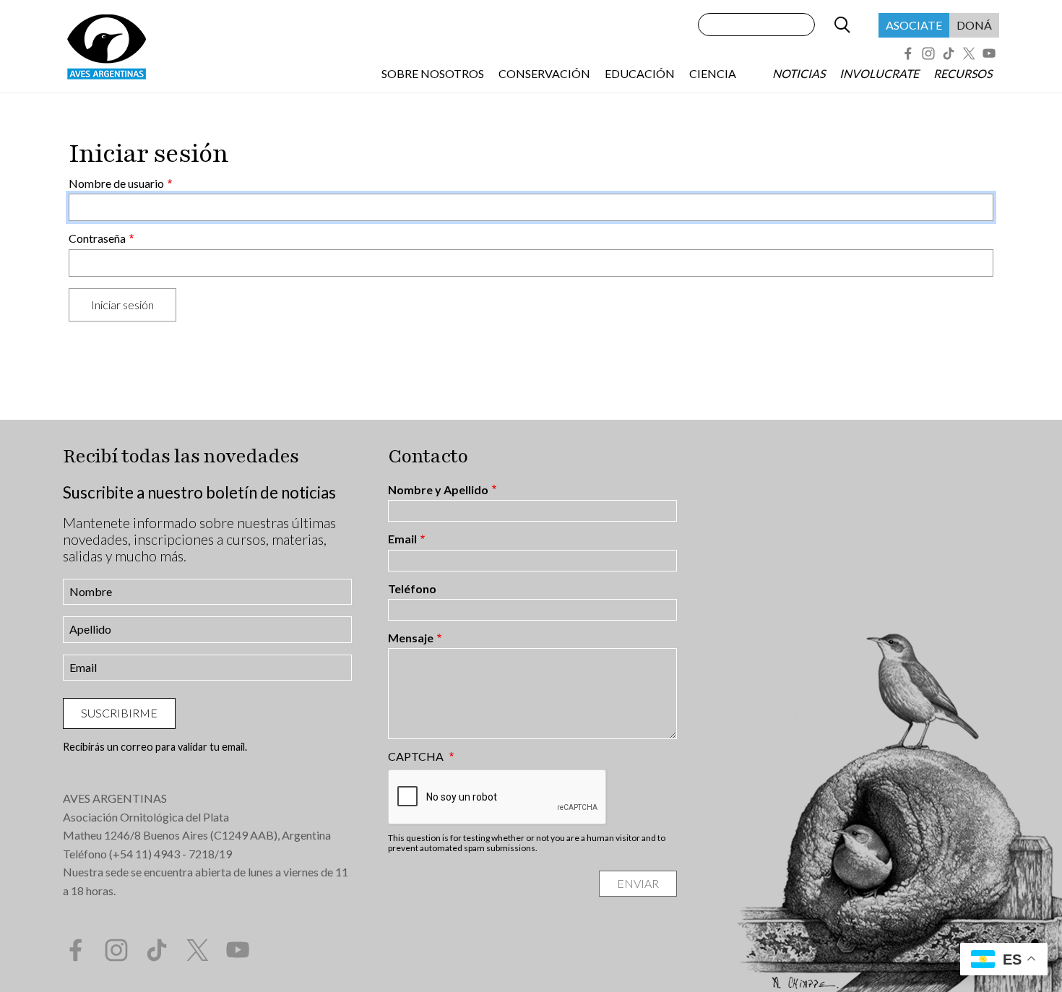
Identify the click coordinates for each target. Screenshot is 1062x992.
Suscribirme (119, 713)
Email (402, 538)
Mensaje (410, 637)
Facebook (908, 53)
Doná (974, 25)
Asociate (914, 25)
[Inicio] (106, 46)
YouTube (989, 53)
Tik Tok (948, 53)
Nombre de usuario (116, 183)
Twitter (968, 53)
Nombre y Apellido (438, 489)
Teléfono (412, 588)
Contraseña (97, 238)
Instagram (928, 53)
